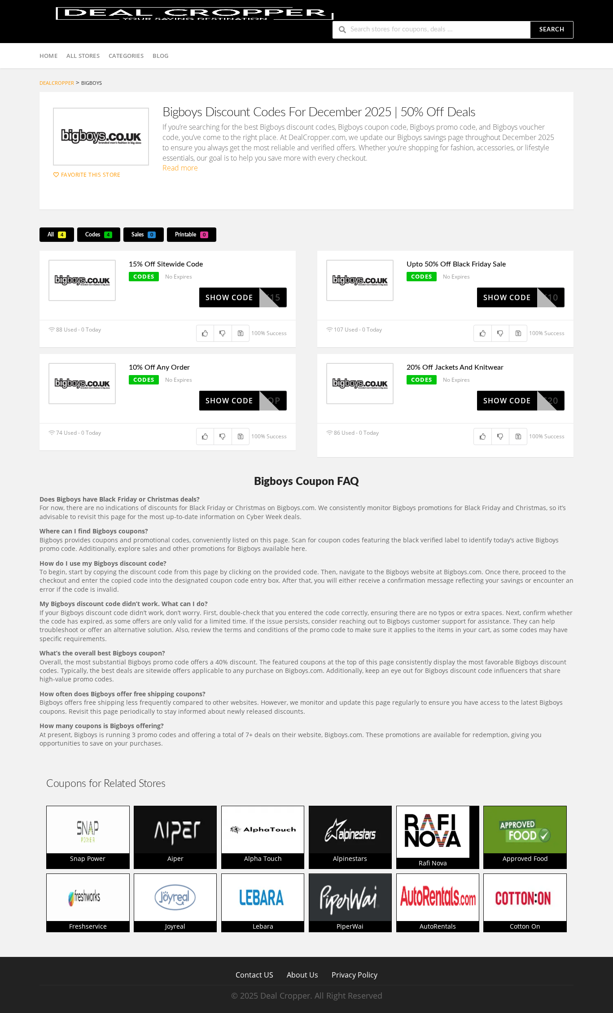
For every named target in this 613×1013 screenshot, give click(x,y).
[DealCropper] (194, 12)
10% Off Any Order (159, 367)
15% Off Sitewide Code (166, 264)
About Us (302, 974)
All (55, 234)
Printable (190, 234)
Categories (126, 56)
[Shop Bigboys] (101, 137)
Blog (161, 56)
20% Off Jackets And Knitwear (455, 367)
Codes (97, 234)
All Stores (83, 56)
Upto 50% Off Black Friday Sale (456, 264)
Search (552, 30)
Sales (142, 234)
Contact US (254, 974)
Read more (180, 168)
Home (48, 56)
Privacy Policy (354, 974)
